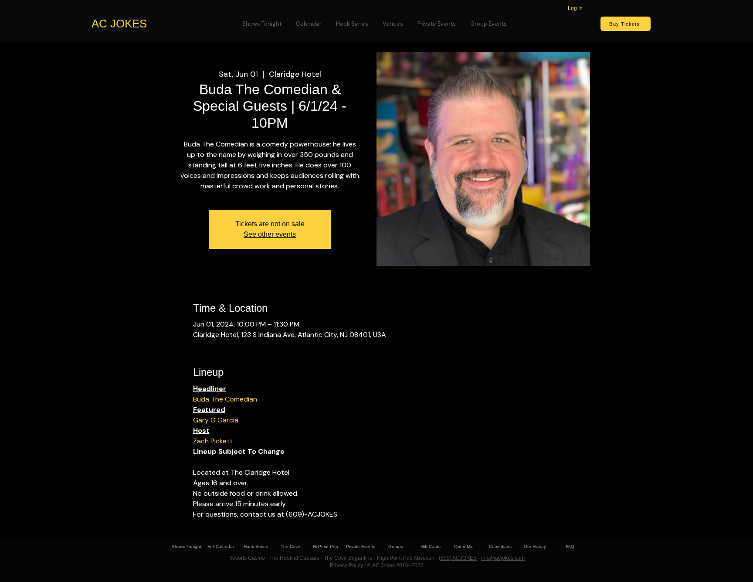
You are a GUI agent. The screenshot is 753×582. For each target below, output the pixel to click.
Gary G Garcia (215, 420)
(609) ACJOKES (458, 558)
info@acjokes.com (503, 558)
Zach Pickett (213, 441)
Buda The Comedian (225, 399)
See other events (270, 234)
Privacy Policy (346, 565)
